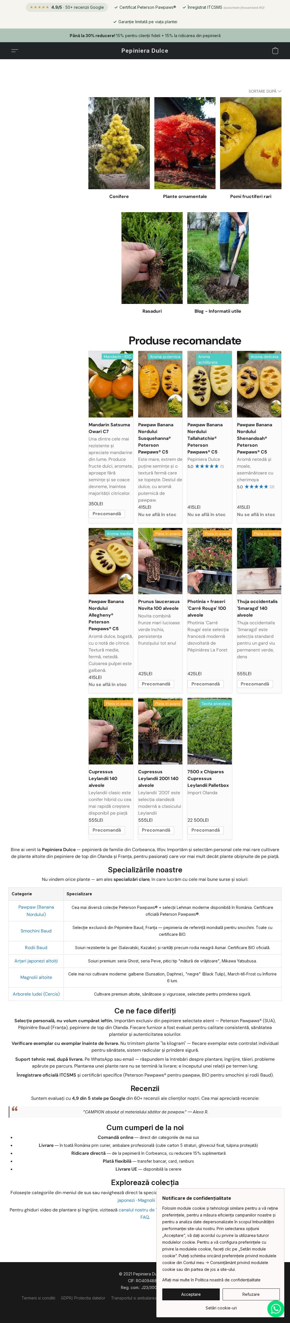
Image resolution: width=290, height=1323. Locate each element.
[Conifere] (119, 143)
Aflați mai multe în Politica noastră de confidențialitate (211, 1279)
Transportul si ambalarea (134, 1298)
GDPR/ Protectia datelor (83, 1298)
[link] (221, 1305)
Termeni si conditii (38, 1298)
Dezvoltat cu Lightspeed (145, 1307)
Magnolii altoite (36, 977)
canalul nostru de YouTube (146, 1210)
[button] (145, 50)
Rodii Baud (36, 948)
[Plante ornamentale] (185, 143)
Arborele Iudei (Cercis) (36, 994)
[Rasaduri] (152, 258)
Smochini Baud (36, 931)
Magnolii (146, 1200)
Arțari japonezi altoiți (36, 961)
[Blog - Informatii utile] (218, 258)
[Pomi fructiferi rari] (251, 143)
